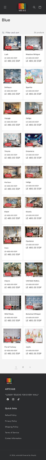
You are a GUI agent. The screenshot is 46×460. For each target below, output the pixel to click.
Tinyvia (7, 151)
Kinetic (29, 212)
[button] (5, 7)
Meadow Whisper (33, 54)
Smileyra (8, 87)
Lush (6, 54)
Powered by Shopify (29, 455)
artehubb (19, 455)
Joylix (28, 347)
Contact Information (13, 438)
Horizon (7, 182)
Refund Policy (10, 415)
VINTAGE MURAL (32, 281)
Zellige (28, 118)
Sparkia (29, 87)
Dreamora (30, 151)
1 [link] (16, 367)
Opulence (30, 241)
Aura (6, 248)
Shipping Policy (11, 426)
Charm (7, 281)
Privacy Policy (11, 421)
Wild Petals (9, 314)
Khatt (6, 212)
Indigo (28, 182)
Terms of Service (12, 432)
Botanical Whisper (33, 314)
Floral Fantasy (10, 347)
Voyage (7, 118)
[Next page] (30, 367)
